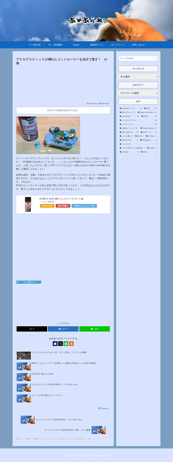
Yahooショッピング (83, 206)
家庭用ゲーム (36, 282)
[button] (155, 58)
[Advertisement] (63, 83)
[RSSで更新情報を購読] (71, 343)
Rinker (50, 201)
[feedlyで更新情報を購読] (66, 343)
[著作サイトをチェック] (55, 343)
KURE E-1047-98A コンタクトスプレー (60, 198)
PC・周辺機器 (23, 282)
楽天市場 (62, 206)
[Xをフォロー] (60, 343)
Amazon (46, 206)
